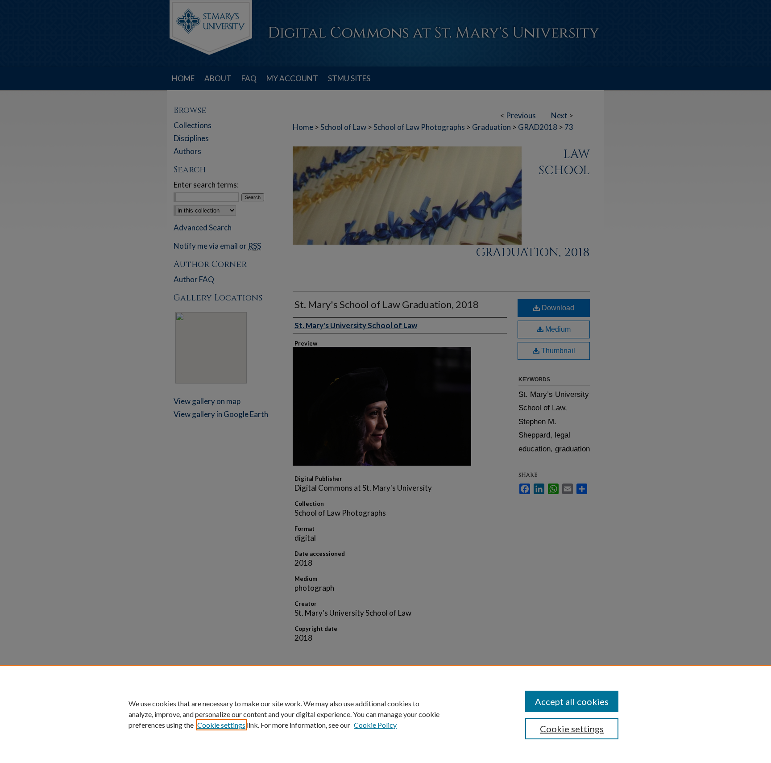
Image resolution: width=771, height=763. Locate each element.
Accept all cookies (572, 701)
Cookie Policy (375, 725)
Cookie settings (221, 725)
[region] (385, 714)
